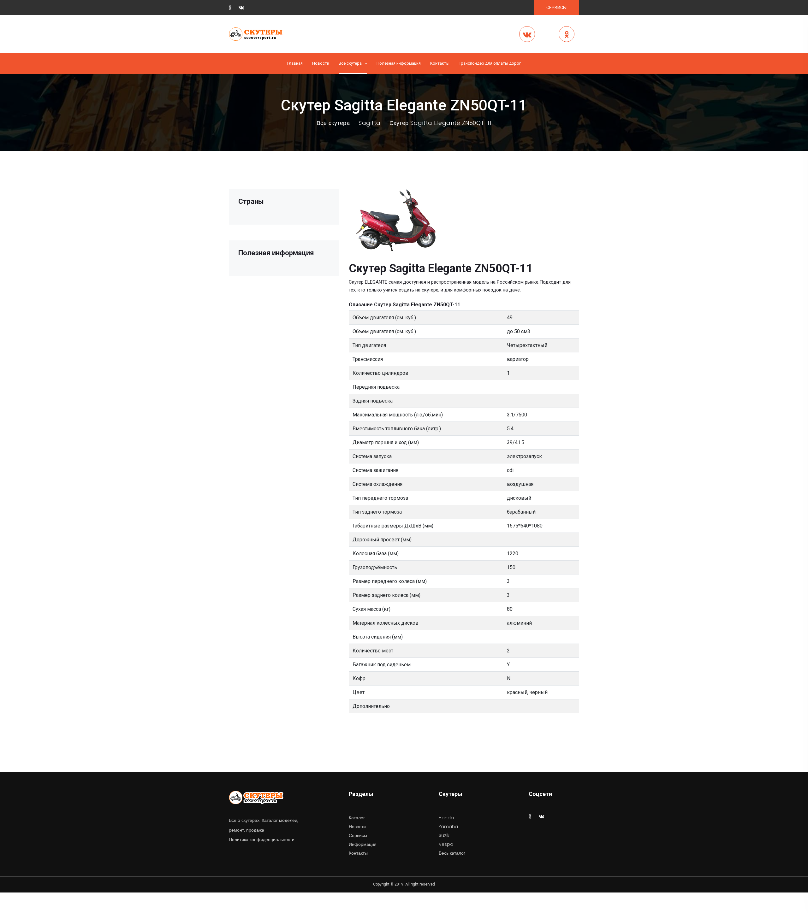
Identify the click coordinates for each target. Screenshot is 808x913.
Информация (363, 844)
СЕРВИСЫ (556, 7)
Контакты (439, 63)
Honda (446, 818)
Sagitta (370, 123)
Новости (320, 63)
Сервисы (358, 835)
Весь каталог (452, 853)
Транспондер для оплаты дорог (490, 63)
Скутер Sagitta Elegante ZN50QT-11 (440, 123)
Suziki (444, 835)
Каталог (357, 818)
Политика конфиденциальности (261, 839)
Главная (295, 63)
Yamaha (448, 826)
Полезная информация (399, 63)
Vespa (446, 844)
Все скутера (350, 63)
